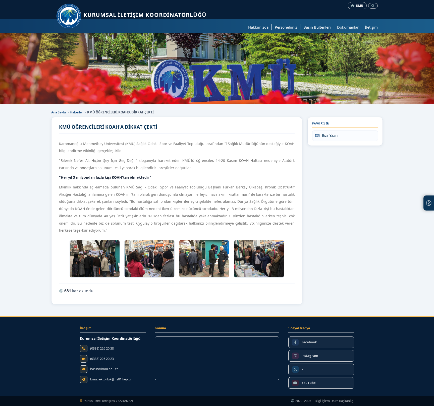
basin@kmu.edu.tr (104, 369)
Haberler (76, 112)
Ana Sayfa (58, 112)
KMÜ (359, 6)
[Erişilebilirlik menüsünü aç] (428, 203)
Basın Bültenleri (317, 27)
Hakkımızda (258, 27)
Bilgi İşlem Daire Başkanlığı (334, 401)
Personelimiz (286, 27)
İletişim (371, 27)
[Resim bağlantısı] (95, 259)
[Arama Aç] (373, 6)
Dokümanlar (348, 27)
